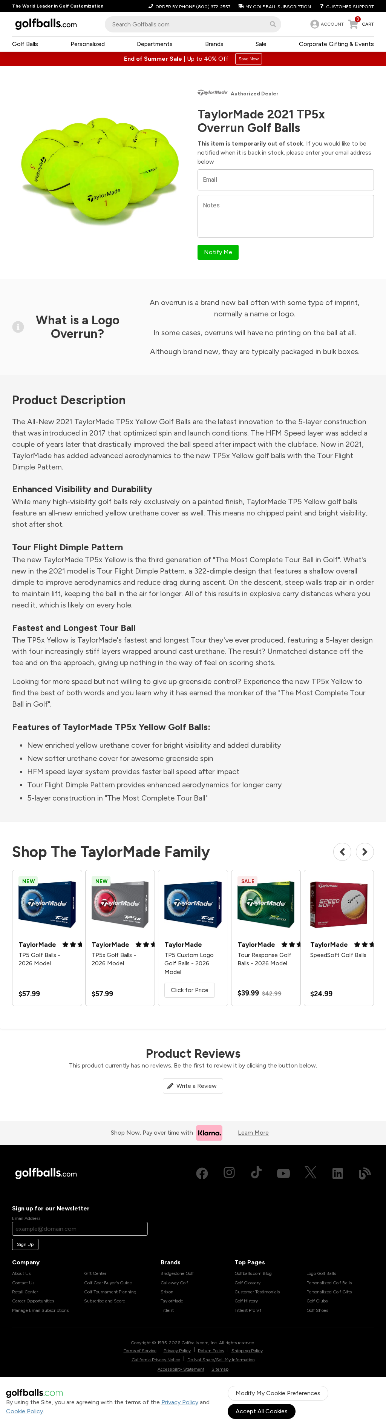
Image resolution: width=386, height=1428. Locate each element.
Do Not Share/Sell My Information (221, 1359)
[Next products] (365, 852)
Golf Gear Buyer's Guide (108, 1282)
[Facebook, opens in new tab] (202, 1173)
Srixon (167, 1292)
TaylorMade (172, 1301)
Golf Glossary (247, 1282)
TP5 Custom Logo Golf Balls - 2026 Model (189, 963)
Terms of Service (140, 1350)
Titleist (167, 1310)
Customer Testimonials (257, 1292)
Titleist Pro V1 (247, 1310)
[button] (272, 24)
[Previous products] (342, 852)
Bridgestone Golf (177, 1273)
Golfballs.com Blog (253, 1273)
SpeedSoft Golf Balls (338, 955)
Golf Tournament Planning (110, 1292)
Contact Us (23, 1282)
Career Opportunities (33, 1301)
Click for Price (189, 990)
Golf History (246, 1301)
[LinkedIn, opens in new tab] (338, 1173)
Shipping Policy (247, 1350)
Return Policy (211, 1350)
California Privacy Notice (156, 1359)
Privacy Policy (179, 1402)
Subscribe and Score (104, 1301)
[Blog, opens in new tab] (365, 1173)
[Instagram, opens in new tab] (229, 1173)
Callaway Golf (174, 1282)
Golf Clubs (317, 1301)
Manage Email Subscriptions (40, 1310)
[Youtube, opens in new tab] (283, 1173)
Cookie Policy (24, 1411)
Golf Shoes (317, 1310)
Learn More (253, 1132)
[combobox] (193, 24)
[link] (326, 24)
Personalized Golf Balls (329, 1282)
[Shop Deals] (193, 58)
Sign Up (25, 1244)
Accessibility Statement (181, 1369)
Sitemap (219, 1369)
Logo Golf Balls (321, 1273)
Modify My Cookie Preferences (278, 1393)
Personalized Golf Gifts (329, 1292)
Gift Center (95, 1273)
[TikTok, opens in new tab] (256, 1173)
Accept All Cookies (262, 1411)
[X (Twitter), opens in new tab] (311, 1173)
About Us (21, 1273)
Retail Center (25, 1292)
